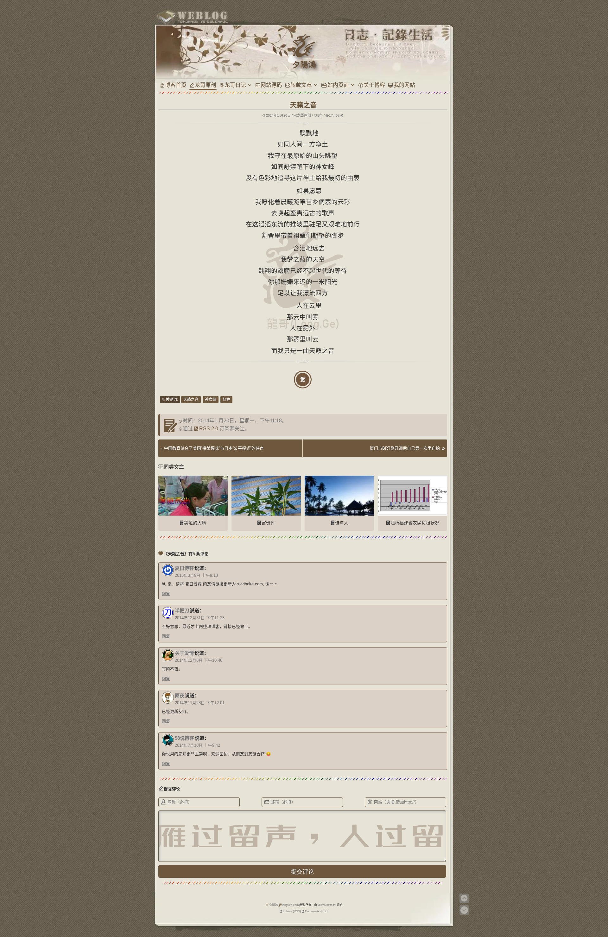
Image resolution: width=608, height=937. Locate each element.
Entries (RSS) (292, 911)
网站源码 (271, 85)
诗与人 (341, 522)
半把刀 (182, 610)
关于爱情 (184, 653)
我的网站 (404, 85)
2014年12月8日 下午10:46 (198, 660)
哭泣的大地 (195, 522)
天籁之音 (191, 399)
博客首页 (176, 85)
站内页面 (338, 85)
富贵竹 (268, 522)
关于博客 (374, 85)
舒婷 (226, 399)
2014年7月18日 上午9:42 (197, 745)
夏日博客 (184, 568)
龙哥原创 (205, 85)
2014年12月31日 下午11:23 (200, 618)
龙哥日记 (235, 85)
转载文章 (301, 85)
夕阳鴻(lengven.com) (284, 905)
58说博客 (184, 738)
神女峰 (210, 399)
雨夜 (179, 695)
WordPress (328, 905)
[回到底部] (464, 910)
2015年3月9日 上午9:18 (196, 575)
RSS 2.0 (208, 428)
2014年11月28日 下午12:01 (200, 703)
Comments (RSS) (316, 911)
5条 (320, 115)
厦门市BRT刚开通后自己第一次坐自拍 (405, 448)
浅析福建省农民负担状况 (414, 522)
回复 (166, 594)
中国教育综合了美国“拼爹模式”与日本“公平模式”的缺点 (214, 448)
